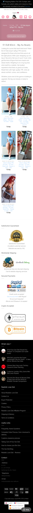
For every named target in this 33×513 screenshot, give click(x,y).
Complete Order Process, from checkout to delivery (15, 433)
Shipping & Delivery (7, 414)
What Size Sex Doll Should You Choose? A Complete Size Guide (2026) (17, 351)
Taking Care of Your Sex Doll (10, 442)
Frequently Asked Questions (10, 429)
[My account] (21, 16)
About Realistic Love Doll (9, 393)
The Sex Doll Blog (7, 449)
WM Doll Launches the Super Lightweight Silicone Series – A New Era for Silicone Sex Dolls (19, 359)
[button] (7, 16)
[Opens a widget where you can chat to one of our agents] (26, 509)
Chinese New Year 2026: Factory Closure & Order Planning (17, 366)
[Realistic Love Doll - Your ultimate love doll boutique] (14, 17)
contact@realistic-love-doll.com (10, 481)
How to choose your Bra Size (10, 445)
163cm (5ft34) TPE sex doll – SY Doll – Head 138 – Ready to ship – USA (8, 165)
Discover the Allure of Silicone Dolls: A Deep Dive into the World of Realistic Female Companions (18, 379)
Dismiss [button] (27, 6)
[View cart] (30, 16)
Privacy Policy (6, 407)
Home (5, 25)
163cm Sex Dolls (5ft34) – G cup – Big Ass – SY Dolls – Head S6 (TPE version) (25, 121)
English (15, 13)
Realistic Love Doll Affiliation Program (13, 411)
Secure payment (12, 296)
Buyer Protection (6, 400)
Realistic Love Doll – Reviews (10, 452)
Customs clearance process (10, 438)
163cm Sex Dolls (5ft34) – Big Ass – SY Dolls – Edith (8, 119)
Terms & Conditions (7, 418)
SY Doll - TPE (13, 25)
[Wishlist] (25, 16)
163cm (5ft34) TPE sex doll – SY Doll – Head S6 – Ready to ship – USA (24, 165)
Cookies (4, 403)
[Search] (3, 16)
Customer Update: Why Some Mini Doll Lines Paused (18, 372)
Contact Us (5, 396)
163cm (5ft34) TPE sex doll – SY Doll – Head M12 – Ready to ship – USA (8, 208)
